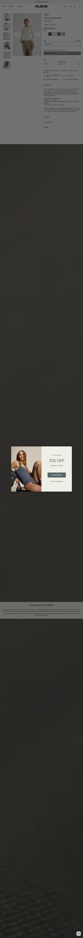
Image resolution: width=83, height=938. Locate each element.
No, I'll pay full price (56, 481)
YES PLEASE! (57, 475)
